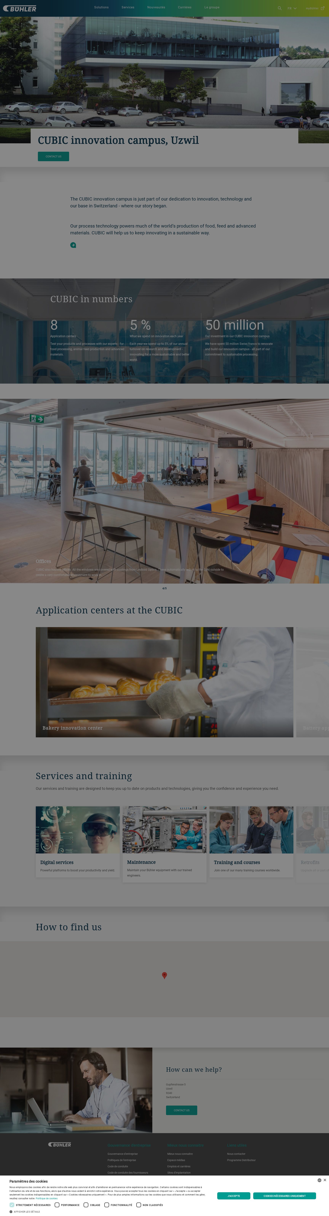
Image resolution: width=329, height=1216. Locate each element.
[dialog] (164, 1196)
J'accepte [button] (234, 1195)
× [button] (324, 1180)
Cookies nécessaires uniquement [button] (285, 1195)
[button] (110, 1211)
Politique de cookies (46, 1198)
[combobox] (319, 1180)
